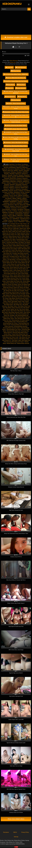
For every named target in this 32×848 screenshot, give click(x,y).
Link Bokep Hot (22, 254)
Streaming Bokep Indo (22, 321)
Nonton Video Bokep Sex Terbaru (11, 299)
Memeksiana (11, 204)
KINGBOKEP (6, 201)
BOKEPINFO (13, 181)
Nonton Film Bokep (12, 284)
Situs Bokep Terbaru (12, 306)
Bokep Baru (16, 228)
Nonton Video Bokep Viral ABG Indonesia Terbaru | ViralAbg (16, 138)
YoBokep (28, 221)
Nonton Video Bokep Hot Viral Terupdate (15, 293)
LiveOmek (4, 204)
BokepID (14, 176)
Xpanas (16, 221)
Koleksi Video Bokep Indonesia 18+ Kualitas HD (13, 251)
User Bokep (26, 217)
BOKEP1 (16, 170)
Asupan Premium (14, 165)
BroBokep (21, 190)
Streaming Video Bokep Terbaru (20, 332)
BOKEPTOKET (24, 187)
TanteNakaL (5, 217)
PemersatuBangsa (22, 207)
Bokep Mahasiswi (14, 60)
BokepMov (21, 183)
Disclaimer (6, 832)
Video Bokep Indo (26, 335)
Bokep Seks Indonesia (23, 237)
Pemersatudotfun (6, 209)
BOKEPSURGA (18, 186)
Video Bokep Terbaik (24, 338)
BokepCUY (4, 175)
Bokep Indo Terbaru (18, 230)
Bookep (16, 190)
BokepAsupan (7, 172)
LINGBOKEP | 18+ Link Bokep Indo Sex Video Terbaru (16, 133)
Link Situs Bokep (11, 259)
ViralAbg (5, 220)
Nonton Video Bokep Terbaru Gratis (16, 301)
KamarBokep (7, 200)
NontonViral (18, 206)
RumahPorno (26, 212)
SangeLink (5, 214)
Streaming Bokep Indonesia (20, 326)
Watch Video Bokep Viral (24, 340)
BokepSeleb (19, 184)
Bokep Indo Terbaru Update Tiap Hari (21, 231)
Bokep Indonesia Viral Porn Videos (17, 236)
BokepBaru (19, 172)
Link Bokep (15, 254)
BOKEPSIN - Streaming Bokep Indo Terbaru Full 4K (16, 116)
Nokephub (12, 206)
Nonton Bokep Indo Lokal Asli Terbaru (16, 264)
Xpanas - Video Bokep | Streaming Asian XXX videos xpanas (16, 160)
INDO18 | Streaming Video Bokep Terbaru (16, 125)
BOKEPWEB (5, 190)
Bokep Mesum (22, 96)
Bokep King (10, 170)
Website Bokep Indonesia (23, 343)
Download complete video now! (16, 37)
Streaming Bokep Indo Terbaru (10, 323)
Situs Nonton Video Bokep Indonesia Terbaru (12, 312)
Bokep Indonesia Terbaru (23, 233)
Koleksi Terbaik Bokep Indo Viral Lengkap (12, 247)
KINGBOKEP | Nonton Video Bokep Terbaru (16, 128)
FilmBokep (5, 195)
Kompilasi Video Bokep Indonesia (20, 253)
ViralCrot (10, 220)
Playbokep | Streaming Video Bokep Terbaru (16, 145)
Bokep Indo (13, 62)
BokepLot (4, 183)
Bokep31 (21, 170)
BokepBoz (6, 173)
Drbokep (27, 192)
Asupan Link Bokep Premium (14, 226)
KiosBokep (20, 201)
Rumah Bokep (18, 212)
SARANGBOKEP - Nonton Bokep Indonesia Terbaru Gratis (16, 150)
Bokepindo (25, 178)
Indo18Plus (25, 195)
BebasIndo (25, 167)
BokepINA (6, 178)
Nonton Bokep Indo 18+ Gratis (10, 262)
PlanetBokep (20, 209)
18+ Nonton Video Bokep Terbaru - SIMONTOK (16, 74)
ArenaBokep (25, 164)
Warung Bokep (16, 220)
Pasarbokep (14, 207)
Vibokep (4, 218)
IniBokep (14, 198)
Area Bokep (18, 164)
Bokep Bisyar (22, 84)
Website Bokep (24, 220)
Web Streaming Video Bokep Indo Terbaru (14, 341)
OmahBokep (25, 206)
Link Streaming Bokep (21, 259)
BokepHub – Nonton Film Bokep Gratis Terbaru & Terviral (16, 107)
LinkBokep (25, 203)
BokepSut (25, 186)
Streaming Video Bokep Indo (13, 331)
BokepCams (18, 173)
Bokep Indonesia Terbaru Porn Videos (12, 234)
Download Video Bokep (12, 242)
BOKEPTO (11, 187)
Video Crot (9, 218)
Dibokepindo (17, 192)
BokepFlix (15, 175)
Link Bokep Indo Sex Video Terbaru (17, 256)
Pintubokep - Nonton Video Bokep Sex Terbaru (16, 142)
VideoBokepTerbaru (24, 218)
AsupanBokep (21, 165)
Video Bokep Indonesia (12, 338)
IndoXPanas (19, 196)
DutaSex (13, 193)
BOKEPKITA (26, 181)
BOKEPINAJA (13, 178)
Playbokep (26, 209)
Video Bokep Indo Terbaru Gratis (10, 337)
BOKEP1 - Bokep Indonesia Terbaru (16, 103)
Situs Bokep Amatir (8, 304)
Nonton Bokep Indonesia (22, 271)
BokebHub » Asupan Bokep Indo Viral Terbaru (16, 81)
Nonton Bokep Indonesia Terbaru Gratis (19, 276)
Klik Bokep (26, 201)
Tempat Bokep (19, 217)
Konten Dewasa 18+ (7, 254)
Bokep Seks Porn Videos (10, 239)
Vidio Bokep (14, 340)
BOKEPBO (25, 172)
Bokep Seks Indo (13, 237)
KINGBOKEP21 (13, 201)
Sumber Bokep (7, 334)
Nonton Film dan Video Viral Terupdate (15, 290)
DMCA (15, 832)
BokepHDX (26, 175)
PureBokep (20, 210)
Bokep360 (26, 170)
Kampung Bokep (15, 200)
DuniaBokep (7, 193)
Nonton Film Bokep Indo (17, 285)
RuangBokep (11, 212)
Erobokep (18, 193)
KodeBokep (6, 203)
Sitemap (16, 836)
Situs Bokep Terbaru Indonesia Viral (14, 307)
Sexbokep (4, 215)
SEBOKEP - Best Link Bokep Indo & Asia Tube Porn (16, 155)
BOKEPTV (12, 189)
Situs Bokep (26, 303)
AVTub (27, 165)
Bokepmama (15, 183)
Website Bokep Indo (11, 343)
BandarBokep (12, 167)
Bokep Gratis (23, 228)
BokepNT (27, 183)
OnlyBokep (7, 207)
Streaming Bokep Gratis (10, 321)
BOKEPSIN (6, 186)
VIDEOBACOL (16, 218)
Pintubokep (14, 209)
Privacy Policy (25, 832)
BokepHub (4, 176)
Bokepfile (10, 175)
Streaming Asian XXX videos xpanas (20, 320)
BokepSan (12, 184)
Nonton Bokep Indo (25, 261)
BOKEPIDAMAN (20, 176)
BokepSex (24, 184)
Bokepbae (13, 172)
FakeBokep (24, 193)
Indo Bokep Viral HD (21, 244)
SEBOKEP (26, 214)
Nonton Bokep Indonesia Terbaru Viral (12, 278)
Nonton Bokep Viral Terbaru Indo (14, 281)
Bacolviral (6, 167)
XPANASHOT (21, 221)
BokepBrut (12, 173)
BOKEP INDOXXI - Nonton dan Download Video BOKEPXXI (16, 92)
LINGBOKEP (19, 203)
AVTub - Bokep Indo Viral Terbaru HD (16, 77)
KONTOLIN (12, 203)
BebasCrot (19, 167)
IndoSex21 (12, 196)
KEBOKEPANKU (23, 200)
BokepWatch (25, 189)
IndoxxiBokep (8, 198)
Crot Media (10, 192)
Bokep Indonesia (21, 88)
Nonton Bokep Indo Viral (19, 270)
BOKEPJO (19, 181)
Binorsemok (11, 169)
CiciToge (5, 192)
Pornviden (9, 210)
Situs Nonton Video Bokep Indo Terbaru (20, 310)
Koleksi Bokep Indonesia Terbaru (21, 245)
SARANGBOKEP (19, 214)
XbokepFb (4, 221)
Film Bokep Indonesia (10, 244)
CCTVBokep (27, 190)
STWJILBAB (26, 215)
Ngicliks (28, 204)
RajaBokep (4, 212)
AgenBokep (12, 164)
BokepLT (9, 183)
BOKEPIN (27, 176)
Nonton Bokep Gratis (15, 261)
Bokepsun (12, 186)
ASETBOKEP (6, 165)
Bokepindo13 (5, 179)
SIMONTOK (20, 215)
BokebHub (17, 169)
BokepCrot (24, 173)
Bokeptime (6, 187)
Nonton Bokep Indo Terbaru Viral (17, 267)
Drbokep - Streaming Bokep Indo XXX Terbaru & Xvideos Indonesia (16, 121)
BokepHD (21, 175)
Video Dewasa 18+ (6, 340)
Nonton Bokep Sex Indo (16, 279)
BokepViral (18, 189)
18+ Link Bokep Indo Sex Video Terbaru (17, 223)
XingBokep (10, 221)
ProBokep (15, 210)
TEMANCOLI (12, 217)
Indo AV (15, 195)
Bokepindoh (26, 179)
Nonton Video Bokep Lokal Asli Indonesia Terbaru (17, 298)
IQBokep (19, 198)
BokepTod (17, 187)
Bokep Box (23, 169)
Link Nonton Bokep (15, 258)
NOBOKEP (6, 206)
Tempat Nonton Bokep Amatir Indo (20, 334)
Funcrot (11, 195)
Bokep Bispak (11, 84)
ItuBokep (24, 198)
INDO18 (20, 195)
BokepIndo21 (19, 179)
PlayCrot (4, 210)
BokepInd (19, 178)
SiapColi (10, 215)
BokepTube (6, 189)
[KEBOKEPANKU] (13, 3)
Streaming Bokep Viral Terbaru (14, 329)
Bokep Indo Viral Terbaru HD (9, 233)
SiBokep (14, 215)
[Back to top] (27, 843)
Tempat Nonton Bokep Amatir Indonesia (11, 335)
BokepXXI (11, 190)
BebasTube (4, 169)
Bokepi (9, 176)
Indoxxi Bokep (25, 196)
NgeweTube (23, 204)
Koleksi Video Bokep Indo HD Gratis (20, 250)
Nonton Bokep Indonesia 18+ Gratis (12, 273)
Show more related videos (16, 819)
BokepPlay (6, 184)
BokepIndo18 (12, 179)
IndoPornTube (5, 196)
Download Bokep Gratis (22, 239)
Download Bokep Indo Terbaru (9, 240)
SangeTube (11, 214)
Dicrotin (22, 192)
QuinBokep (26, 210)
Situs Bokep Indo (18, 304)
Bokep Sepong (16, 70)
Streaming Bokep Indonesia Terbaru (11, 327)
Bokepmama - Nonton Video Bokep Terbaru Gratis (16, 111)
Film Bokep (21, 242)
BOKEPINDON (6, 181)
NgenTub (17, 204)
